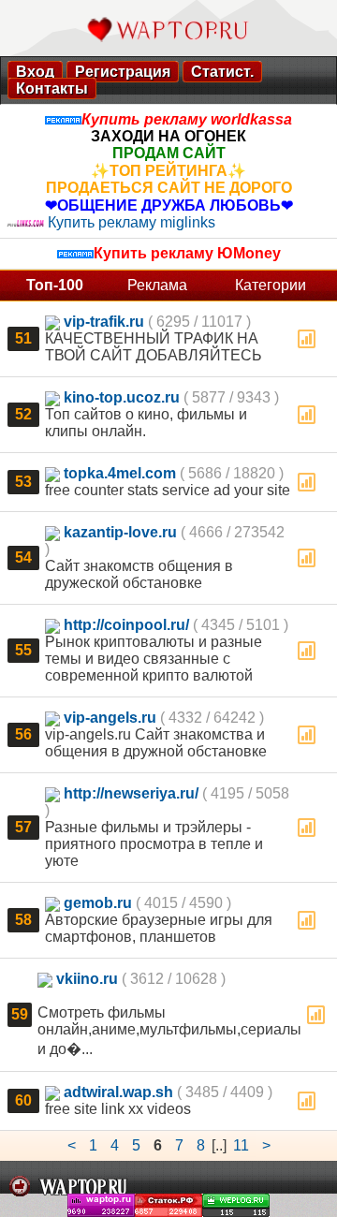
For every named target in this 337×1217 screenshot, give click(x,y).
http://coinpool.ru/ (126, 625)
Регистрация (122, 72)
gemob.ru (98, 903)
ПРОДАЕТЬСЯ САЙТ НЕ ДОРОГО (169, 188)
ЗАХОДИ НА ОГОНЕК (168, 136)
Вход (35, 72)
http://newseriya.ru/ (131, 793)
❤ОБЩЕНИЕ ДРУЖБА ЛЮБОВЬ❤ (169, 205)
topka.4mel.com (120, 473)
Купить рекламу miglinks (131, 222)
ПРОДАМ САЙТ (169, 153)
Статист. (222, 72)
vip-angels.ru (110, 718)
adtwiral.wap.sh (118, 1092)
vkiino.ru (87, 979)
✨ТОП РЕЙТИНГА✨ (168, 171)
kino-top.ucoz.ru (122, 397)
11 (241, 1145)
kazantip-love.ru (120, 532)
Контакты (52, 88)
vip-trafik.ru (104, 322)
